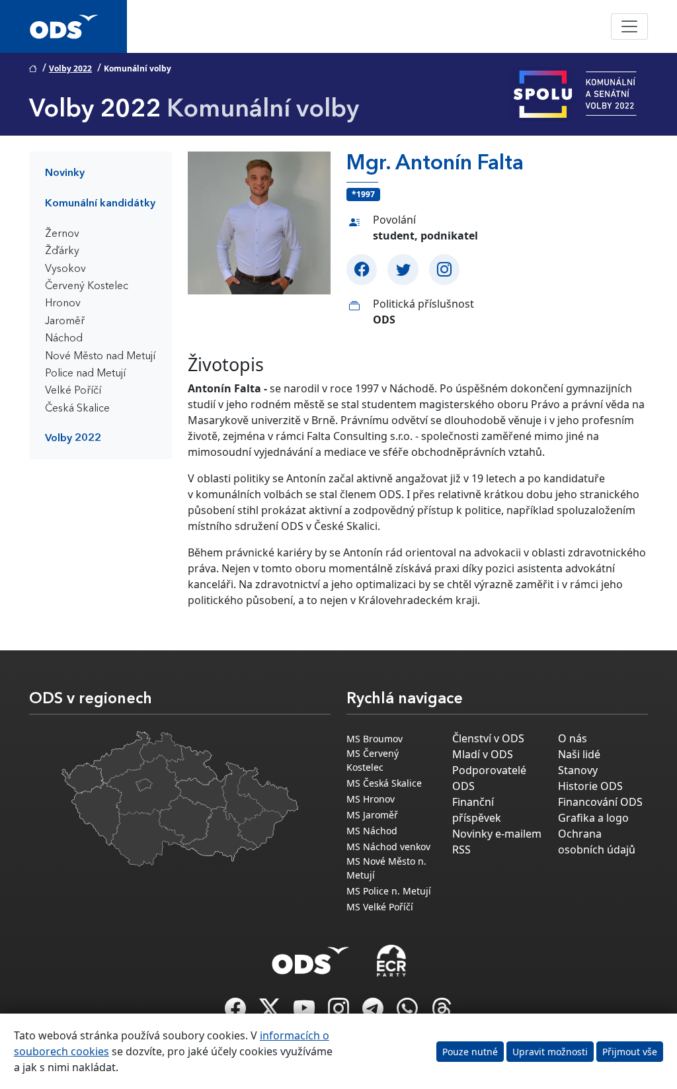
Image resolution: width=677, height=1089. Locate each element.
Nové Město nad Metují (100, 356)
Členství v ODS (488, 738)
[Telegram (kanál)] (374, 1012)
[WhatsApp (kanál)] (408, 1012)
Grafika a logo (593, 817)
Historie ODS (590, 786)
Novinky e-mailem (496, 833)
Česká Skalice (77, 409)
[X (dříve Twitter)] (271, 1012)
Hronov (63, 303)
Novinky (65, 173)
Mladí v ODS (482, 754)
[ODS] (310, 957)
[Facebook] (361, 269)
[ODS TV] (305, 1012)
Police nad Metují (85, 374)
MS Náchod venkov (388, 846)
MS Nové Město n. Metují (386, 868)
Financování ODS (600, 802)
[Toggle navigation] (629, 26)
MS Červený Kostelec (372, 760)
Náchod (64, 338)
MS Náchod (371, 830)
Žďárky (62, 251)
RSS (461, 849)
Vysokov (65, 269)
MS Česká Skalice (384, 783)
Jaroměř (65, 321)
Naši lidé (579, 754)
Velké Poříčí (73, 391)
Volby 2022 (70, 68)
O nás (572, 738)
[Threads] (441, 1012)
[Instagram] (444, 269)
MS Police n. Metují (388, 891)
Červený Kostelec (86, 286)
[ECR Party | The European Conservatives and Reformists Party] (391, 961)
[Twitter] (402, 269)
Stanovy (578, 770)
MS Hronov (370, 799)
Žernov (62, 234)
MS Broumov (374, 738)
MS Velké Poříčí (379, 906)
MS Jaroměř (372, 814)
